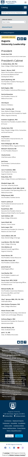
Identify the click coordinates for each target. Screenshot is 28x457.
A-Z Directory (8, 420)
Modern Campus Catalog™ (17, 455)
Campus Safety (8, 425)
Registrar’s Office (7, 351)
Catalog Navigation (8, 32)
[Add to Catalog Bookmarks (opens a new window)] (18, 38)
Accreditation (21, 423)
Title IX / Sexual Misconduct (14, 430)
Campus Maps (9, 416)
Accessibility (14, 423)
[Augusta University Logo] (8, 2)
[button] (25, 7)
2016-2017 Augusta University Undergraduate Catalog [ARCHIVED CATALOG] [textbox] (13, 12)
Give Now (19, 436)
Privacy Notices (21, 428)
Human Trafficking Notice (9, 428)
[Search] (25, 22)
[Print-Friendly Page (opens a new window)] (21, 38)
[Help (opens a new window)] (25, 38)
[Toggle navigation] (25, 2)
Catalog (4, 7)
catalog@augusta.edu (13, 355)
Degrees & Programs (18, 420)
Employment (6, 423)
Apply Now (9, 436)
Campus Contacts (20, 416)
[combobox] (14, 12)
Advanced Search (7, 27)
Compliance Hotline (18, 425)
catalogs (6, 453)
